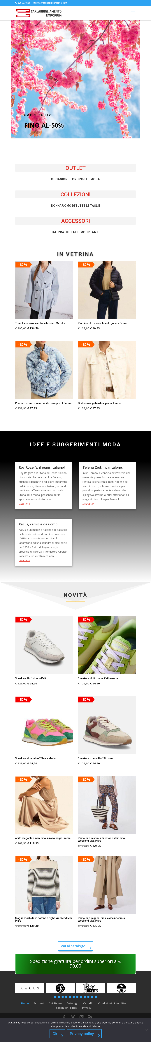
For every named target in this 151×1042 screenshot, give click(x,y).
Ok (54, 1034)
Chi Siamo (55, 1003)
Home (25, 1003)
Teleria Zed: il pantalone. (102, 467)
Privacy (86, 1007)
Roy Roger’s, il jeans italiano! (42, 467)
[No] (146, 1030)
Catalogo (72, 1003)
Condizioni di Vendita (112, 1003)
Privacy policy (82, 1034)
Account (39, 1003)
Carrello (88, 1003)
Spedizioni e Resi (66, 1007)
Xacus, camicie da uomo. (38, 524)
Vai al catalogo (73, 945)
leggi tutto (24, 503)
